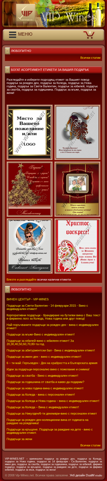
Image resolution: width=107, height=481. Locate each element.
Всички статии (90, 445)
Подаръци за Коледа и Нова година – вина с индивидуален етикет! (53, 400)
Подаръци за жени (19, 439)
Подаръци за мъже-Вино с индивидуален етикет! (41, 334)
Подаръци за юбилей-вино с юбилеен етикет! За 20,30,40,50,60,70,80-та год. (40, 342)
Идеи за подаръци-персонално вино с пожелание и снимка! (48, 369)
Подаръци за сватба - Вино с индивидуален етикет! (42, 375)
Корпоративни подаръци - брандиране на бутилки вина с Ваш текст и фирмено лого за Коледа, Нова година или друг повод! (53, 317)
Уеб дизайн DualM (86, 475)
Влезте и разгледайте (21, 279)
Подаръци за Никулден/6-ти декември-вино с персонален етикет (52, 413)
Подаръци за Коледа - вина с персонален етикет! (41, 394)
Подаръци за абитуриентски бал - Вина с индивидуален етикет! (51, 350)
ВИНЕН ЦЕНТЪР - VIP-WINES (28, 299)
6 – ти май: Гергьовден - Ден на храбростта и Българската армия (52, 363)
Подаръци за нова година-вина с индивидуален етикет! (45, 388)
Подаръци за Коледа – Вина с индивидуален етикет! (43, 407)
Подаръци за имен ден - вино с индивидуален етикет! (44, 356)
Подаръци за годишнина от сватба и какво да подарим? (45, 382)
